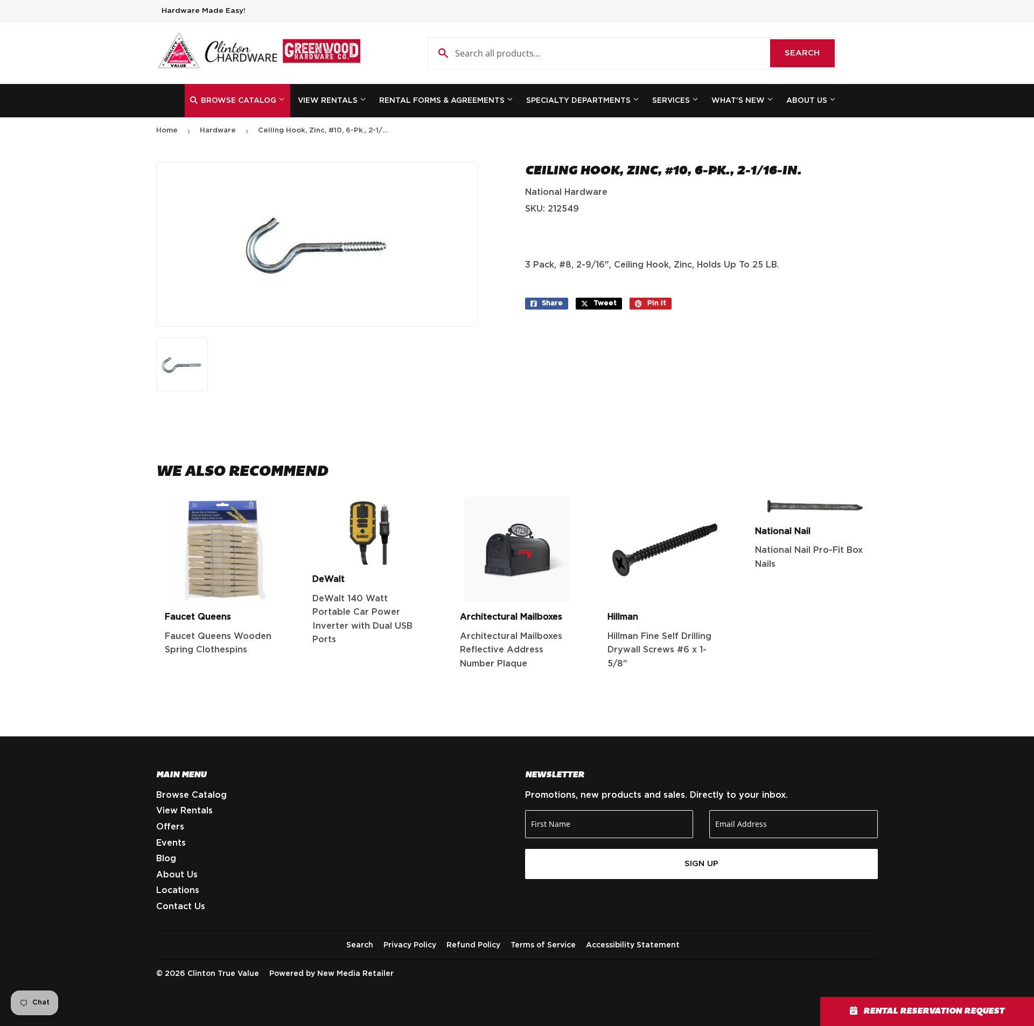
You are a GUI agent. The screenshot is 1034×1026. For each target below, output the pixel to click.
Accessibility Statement (633, 945)
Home (167, 130)
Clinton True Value (223, 974)
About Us (807, 100)
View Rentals (329, 100)
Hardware (218, 130)
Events (171, 843)
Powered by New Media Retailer (331, 974)
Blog (166, 858)
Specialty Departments (579, 100)
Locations (177, 890)
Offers (170, 827)
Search (810, 53)
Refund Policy (473, 945)
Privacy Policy (409, 945)
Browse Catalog (238, 100)
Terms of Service (543, 945)
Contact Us (180, 906)
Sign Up (701, 864)
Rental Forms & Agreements (443, 100)
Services (672, 100)
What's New (739, 100)
